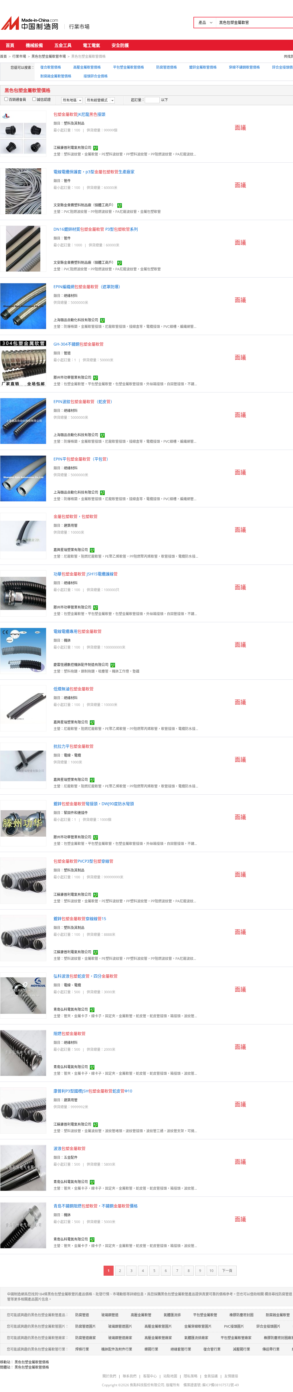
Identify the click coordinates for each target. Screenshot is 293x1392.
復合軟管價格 (50, 67)
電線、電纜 (72, 755)
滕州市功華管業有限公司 (72, 377)
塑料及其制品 (74, 123)
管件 (67, 180)
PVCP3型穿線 (83, 861)
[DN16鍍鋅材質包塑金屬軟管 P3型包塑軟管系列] (23, 248)
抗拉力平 (74, 746)
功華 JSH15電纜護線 (86, 574)
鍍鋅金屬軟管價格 (203, 67)
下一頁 (227, 1270)
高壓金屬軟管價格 (87, 67)
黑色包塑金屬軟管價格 (32, 1362)
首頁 (10, 45)
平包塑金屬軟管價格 (128, 67)
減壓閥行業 (241, 1349)
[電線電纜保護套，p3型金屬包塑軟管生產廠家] (23, 190)
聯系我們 (129, 1376)
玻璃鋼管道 (109, 1315)
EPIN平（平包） (82, 459)
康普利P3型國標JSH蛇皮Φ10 (93, 1091)
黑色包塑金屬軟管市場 (48, 56)
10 (211, 1270)
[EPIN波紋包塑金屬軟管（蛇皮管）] (23, 420)
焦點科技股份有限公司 (147, 1385)
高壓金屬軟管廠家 (158, 1337)
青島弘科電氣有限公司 (71, 1009)
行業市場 (79, 26)
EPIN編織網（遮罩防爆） (88, 286)
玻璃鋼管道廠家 (120, 1337)
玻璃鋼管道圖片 (120, 1326)
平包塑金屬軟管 (205, 1315)
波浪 (70, 1148)
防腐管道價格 (166, 67)
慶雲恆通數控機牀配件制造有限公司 (81, 664)
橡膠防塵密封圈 (241, 1315)
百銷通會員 (17, 99)
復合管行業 (212, 1349)
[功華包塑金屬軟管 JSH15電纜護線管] (23, 593)
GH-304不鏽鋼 (79, 344)
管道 (67, 353)
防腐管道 (82, 1315)
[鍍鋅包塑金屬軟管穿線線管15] (23, 937)
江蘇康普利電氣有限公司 (72, 147)
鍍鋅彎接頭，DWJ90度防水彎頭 (94, 803)
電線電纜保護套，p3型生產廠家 (94, 171)
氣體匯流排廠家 (196, 1337)
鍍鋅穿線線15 (80, 918)
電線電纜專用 (78, 631)
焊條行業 (82, 1349)
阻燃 (70, 1033)
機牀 (67, 640)
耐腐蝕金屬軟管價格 (55, 76)
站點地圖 (170, 1376)
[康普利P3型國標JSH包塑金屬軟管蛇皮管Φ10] (23, 1110)
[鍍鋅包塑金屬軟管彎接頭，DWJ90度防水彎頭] (23, 822)
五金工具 (63, 45)
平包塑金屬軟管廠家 (236, 1337)
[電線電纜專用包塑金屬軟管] (23, 650)
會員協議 (211, 1376)
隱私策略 (190, 1376)
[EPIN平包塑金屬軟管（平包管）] (23, 478)
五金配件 (71, 1157)
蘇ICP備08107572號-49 (220, 1385)
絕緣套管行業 (181, 1349)
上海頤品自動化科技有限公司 (76, 320)
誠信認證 (44, 99)
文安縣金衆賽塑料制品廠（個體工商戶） (84, 205)
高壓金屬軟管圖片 (158, 1326)
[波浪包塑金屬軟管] (23, 1167)
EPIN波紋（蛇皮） (84, 401)
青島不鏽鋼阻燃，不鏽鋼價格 (96, 1205)
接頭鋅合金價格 (96, 76)
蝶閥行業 (151, 1349)
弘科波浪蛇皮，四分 (86, 976)
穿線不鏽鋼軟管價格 (244, 67)
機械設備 (34, 45)
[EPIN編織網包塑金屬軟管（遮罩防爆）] (23, 305)
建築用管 (71, 525)
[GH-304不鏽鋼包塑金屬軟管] (23, 363)
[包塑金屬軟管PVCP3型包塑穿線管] (23, 880)
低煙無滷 (74, 688)
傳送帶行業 (271, 1349)
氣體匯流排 (172, 1315)
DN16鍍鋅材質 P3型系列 (96, 229)
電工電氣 (91, 45)
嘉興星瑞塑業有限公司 (71, 549)
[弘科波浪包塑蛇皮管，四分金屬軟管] (23, 995)
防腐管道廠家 (85, 1337)
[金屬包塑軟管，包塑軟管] (23, 535)
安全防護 (120, 45)
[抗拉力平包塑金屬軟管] (23, 765)
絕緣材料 (71, 295)
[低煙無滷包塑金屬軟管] (23, 707)
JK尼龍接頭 (79, 114)
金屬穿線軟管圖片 (198, 1326)
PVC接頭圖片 (234, 1326)
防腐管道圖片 (85, 1326)
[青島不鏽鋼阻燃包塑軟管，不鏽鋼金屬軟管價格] (23, 1225)
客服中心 (150, 1376)
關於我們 (109, 1376)
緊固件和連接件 (76, 812)
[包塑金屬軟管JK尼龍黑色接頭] (23, 133)
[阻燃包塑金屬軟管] (23, 1052)
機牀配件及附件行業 (116, 1349)
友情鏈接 (231, 1376)
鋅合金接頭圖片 (268, 1326)
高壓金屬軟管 (141, 1315)
